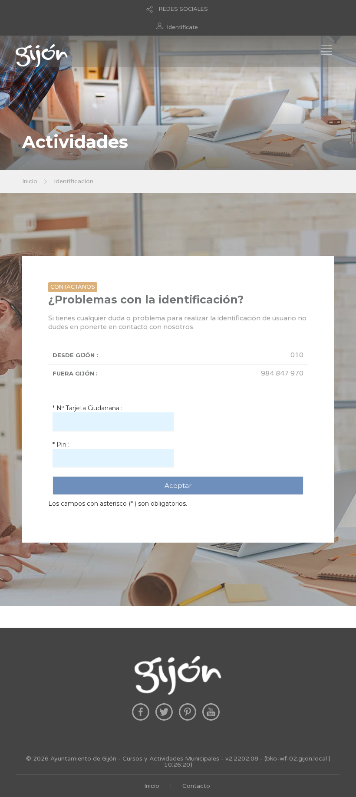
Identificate (182, 27)
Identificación (73, 181)
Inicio (29, 181)
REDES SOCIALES (183, 9)
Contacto (196, 786)
